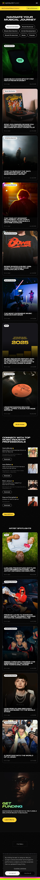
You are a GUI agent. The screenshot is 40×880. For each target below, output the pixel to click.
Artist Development (10, 138)
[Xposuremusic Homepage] (9, 3)
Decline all (27, 873)
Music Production (10, 280)
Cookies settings (20, 868)
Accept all (12, 873)
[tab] (12, 27)
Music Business (9, 45)
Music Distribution (10, 91)
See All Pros (8, 514)
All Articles (20, 424)
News (6, 325)
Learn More (9, 820)
